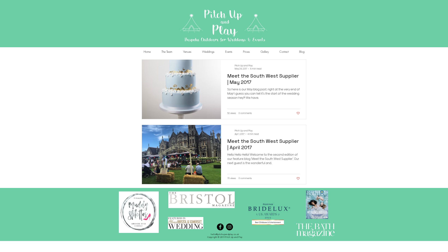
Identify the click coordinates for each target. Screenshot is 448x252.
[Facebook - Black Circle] (220, 226)
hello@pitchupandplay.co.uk (225, 234)
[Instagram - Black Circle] (229, 226)
